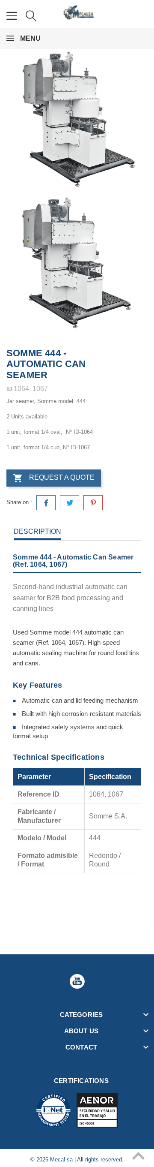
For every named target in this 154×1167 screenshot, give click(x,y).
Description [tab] (37, 531)
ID (9, 389)
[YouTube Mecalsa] (77, 981)
